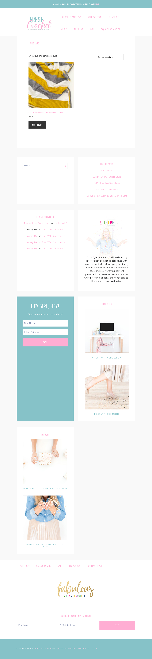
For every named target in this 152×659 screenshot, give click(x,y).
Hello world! (107, 170)
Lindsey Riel (32, 236)
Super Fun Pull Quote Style (107, 177)
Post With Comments (106, 189)
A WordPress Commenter (37, 223)
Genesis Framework (66, 649)
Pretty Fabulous (43, 649)
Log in (94, 649)
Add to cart (37, 125)
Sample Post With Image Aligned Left (107, 196)
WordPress (83, 649)
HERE (96, 4)
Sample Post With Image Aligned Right (45, 546)
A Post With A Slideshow (107, 183)
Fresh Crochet (39, 23)
